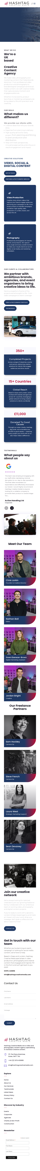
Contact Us (10, 928)
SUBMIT (9, 1023)
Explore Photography (16, 251)
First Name (9, 1145)
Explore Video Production (18, 213)
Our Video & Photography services (17, 179)
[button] (12, 508)
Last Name (9, 1151)
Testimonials (10, 308)
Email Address (10, 1140)
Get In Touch (10, 173)
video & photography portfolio (17, 302)
